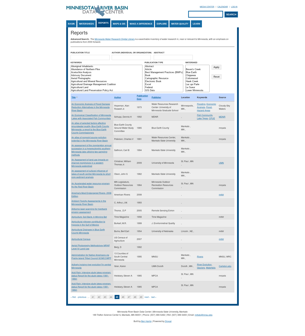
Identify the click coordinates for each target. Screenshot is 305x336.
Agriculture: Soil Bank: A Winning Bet (89, 216)
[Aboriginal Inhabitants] (106, 66)
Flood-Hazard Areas (204, 109)
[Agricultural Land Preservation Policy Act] (106, 90)
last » (153, 296)
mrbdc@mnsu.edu (204, 314)
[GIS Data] (164, 90)
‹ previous (81, 296)
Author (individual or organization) (132, 52)
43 (105, 296)
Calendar (222, 6)
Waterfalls (211, 267)
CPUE (212, 118)
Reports (103, 23)
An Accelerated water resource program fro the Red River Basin (90, 185)
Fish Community (204, 115)
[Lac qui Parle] (197, 84)
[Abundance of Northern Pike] (106, 69)
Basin (71, 24)
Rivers (200, 256)
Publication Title (80, 52)
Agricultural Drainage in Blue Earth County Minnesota (88, 231)
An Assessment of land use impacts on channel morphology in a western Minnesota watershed (89, 162)
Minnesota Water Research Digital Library (115, 38)
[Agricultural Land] (106, 87)
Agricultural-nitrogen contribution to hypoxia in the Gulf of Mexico (88, 223)
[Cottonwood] (197, 78)
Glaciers (201, 267)
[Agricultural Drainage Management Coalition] (106, 84)
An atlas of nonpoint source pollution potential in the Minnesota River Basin (89, 139)
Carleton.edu (225, 265)
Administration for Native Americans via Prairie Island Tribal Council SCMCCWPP (91, 256)
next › (147, 296)
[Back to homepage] (97, 15)
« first (73, 296)
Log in (234, 6)
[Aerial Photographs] (106, 78)
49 (141, 296)
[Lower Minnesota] (197, 90)
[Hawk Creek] (197, 81)
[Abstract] (164, 66)
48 (135, 296)
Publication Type (154, 62)
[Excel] (164, 84)
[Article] (164, 69)
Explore (162, 24)
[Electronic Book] (164, 81)
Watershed (191, 62)
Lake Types (202, 118)
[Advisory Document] (106, 75)
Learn (196, 24)
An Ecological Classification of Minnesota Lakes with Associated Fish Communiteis (91, 117)
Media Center (207, 6)
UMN (221, 162)
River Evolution (204, 264)
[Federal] (164, 87)
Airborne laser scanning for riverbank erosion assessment (89, 210)
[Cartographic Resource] (164, 78)
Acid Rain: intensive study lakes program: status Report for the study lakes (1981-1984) (91, 275)
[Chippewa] (197, 75)
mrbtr (221, 194)
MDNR (222, 116)
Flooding (201, 103)
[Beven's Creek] (197, 69)
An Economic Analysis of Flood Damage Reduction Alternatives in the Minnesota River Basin (90, 107)
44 (111, 296)
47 (129, 296)
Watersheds (86, 24)
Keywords (76, 62)
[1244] (197, 66)
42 (99, 296)
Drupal (168, 321)
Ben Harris (146, 321)
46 (123, 296)
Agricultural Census (80, 238)
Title (73, 97)
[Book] (164, 75)
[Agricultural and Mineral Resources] (106, 81)
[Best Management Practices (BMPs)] (164, 72)
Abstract (159, 52)
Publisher (156, 97)
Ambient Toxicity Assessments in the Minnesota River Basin (88, 202)
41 (93, 296)
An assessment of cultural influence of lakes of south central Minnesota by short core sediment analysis (90, 174)
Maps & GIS (119, 24)
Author (117, 97)
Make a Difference (141, 24)
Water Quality (179, 24)
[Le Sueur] (197, 87)
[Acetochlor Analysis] (106, 72)
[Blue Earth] (197, 72)
